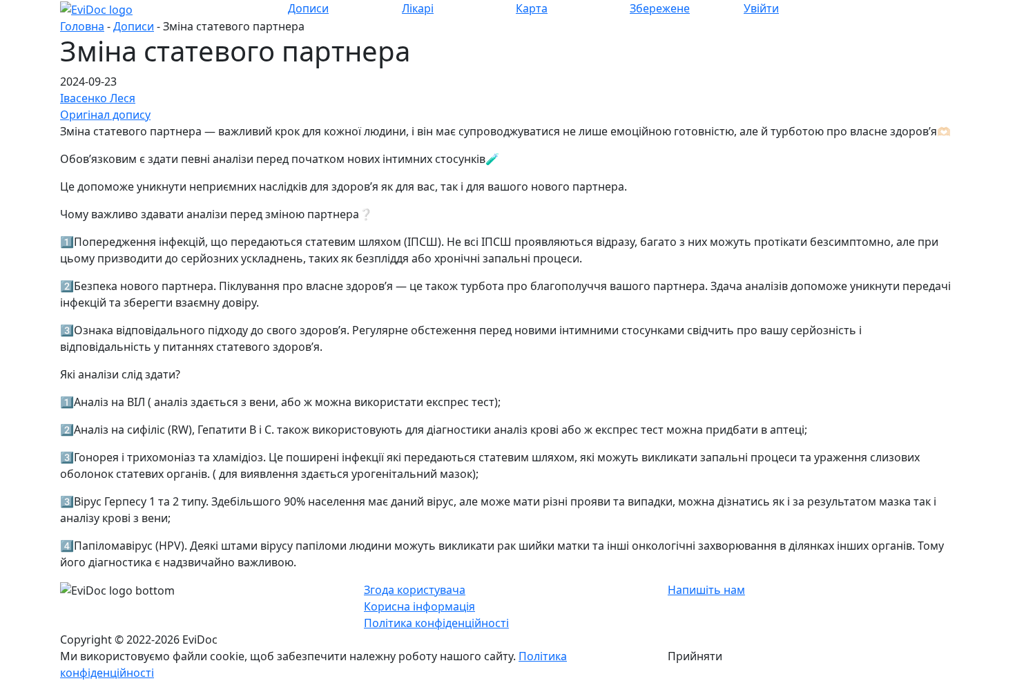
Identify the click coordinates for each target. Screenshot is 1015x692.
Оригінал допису (105, 114)
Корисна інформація (419, 606)
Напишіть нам (706, 589)
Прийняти (695, 656)
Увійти (761, 8)
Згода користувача (414, 589)
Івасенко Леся (97, 98)
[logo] (96, 8)
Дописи (133, 26)
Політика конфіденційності (436, 623)
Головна (82, 26)
